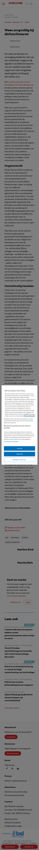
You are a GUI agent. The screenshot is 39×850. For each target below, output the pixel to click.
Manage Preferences (19, 459)
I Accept (19, 448)
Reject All (19, 454)
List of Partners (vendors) (11, 441)
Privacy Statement (29, 416)
